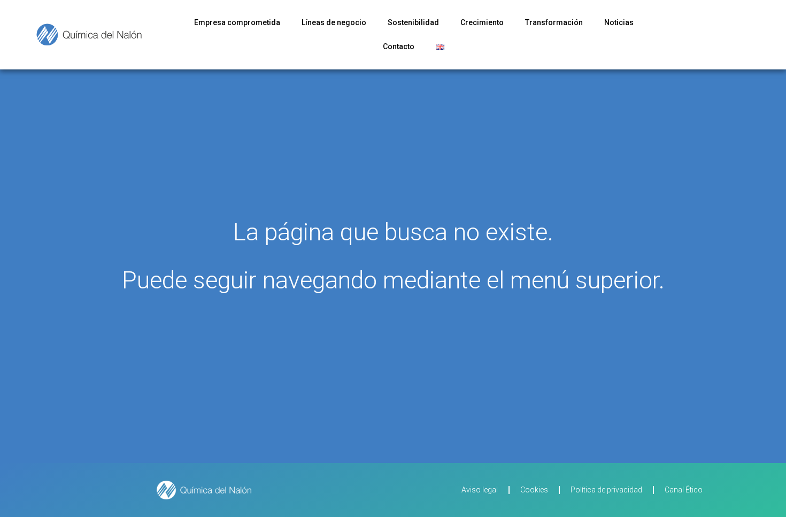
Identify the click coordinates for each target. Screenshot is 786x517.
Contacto (398, 46)
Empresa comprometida (237, 22)
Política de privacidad (606, 489)
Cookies (534, 489)
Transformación (554, 22)
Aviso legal (479, 489)
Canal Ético (684, 489)
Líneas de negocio (334, 22)
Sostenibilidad (413, 22)
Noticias (619, 22)
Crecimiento (482, 22)
